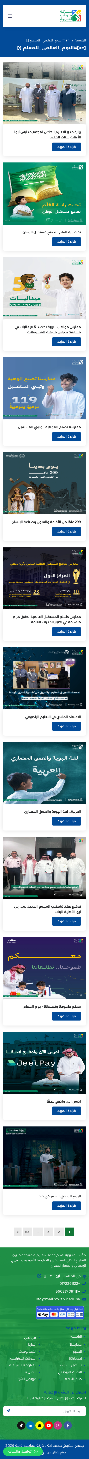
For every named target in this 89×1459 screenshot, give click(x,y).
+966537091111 (67, 1291)
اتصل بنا (30, 1372)
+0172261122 (69, 1283)
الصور (77, 1351)
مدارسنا (76, 1344)
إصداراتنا (75, 1358)
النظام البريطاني (70, 1372)
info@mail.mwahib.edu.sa (57, 1299)
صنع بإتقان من (56, 1452)
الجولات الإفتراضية (22, 1358)
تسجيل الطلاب (71, 1365)
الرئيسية (80, 40)
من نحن (30, 1337)
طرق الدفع (73, 1379)
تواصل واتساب (19, 1451)
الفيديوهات (27, 1351)
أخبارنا (32, 1344)
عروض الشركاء (25, 1379)
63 (27, 1232)
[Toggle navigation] (10, 16)
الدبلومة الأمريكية (22, 1365)
